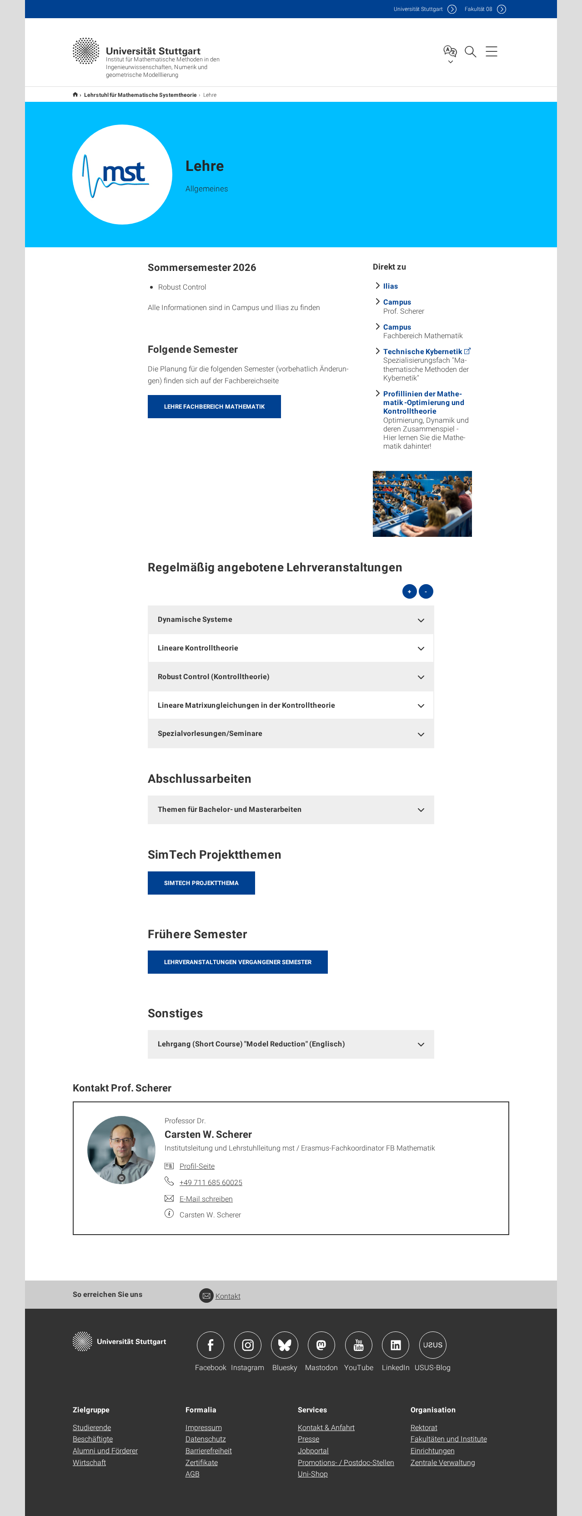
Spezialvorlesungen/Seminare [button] (210, 733)
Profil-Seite (197, 1166)
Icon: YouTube (358, 1345)
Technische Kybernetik (422, 351)
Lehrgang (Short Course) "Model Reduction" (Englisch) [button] (251, 1043)
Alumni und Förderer (105, 1450)
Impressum (204, 1427)
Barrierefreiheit (209, 1450)
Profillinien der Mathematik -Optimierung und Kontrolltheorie (424, 402)
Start (75, 94)
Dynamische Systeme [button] (195, 619)
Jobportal (313, 1450)
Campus (397, 301)
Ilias (390, 285)
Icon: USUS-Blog (433, 1345)
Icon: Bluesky (284, 1345)
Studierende (92, 1427)
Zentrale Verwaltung (443, 1462)
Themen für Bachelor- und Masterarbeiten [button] (230, 809)
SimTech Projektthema (201, 883)
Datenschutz (206, 1438)
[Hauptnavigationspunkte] (491, 50)
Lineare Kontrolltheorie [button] (198, 647)
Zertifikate (202, 1462)
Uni (418, 8)
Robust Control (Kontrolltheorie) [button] (214, 676)
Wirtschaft (89, 1462)
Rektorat (424, 1427)
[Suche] (470, 50)
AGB (193, 1473)
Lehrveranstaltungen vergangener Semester (237, 962)
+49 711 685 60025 (211, 1182)
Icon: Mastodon (321, 1345)
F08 (478, 8)
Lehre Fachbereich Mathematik (214, 406)
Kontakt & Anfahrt (326, 1427)
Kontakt (228, 1296)
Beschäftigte (93, 1438)
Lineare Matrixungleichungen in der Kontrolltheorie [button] (246, 705)
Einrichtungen (433, 1450)
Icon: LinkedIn (395, 1345)
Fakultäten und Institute (449, 1438)
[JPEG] (422, 504)
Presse (308, 1438)
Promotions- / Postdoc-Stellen (346, 1462)
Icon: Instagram (247, 1345)
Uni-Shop (313, 1473)
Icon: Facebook (210, 1345)
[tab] (291, 619)
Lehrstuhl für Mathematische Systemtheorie (140, 94)
